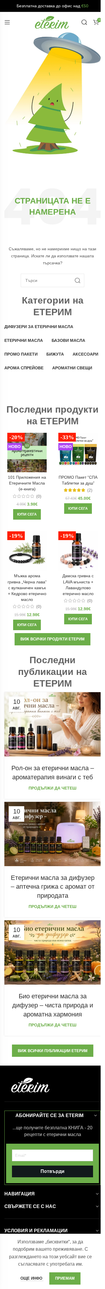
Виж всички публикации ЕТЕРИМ (53, 1051)
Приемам (65, 1278)
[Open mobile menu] (7, 22)
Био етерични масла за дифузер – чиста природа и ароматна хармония (52, 1005)
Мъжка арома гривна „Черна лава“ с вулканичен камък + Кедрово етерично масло (27, 587)
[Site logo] (52, 21)
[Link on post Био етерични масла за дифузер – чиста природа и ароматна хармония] (52, 952)
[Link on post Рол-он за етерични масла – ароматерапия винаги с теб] (52, 724)
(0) (38, 496)
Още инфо (31, 1278)
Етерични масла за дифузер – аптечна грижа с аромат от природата (52, 886)
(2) (89, 490)
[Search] (84, 22)
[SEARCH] (77, 280)
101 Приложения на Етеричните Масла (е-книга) (27, 483)
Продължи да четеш (52, 788)
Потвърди (52, 1171)
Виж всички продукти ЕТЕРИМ (52, 639)
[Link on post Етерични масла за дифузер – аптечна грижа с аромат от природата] (52, 834)
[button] (27, 514)
